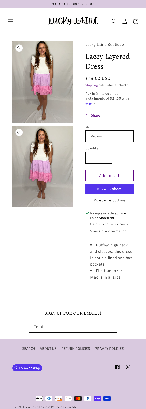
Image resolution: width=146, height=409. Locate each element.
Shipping (91, 85)
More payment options (109, 200)
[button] (10, 21)
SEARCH (28, 348)
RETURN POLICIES (75, 348)
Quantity (91, 148)
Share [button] (95, 115)
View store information (108, 231)
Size (88, 127)
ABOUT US (48, 348)
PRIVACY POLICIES (109, 348)
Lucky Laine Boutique (36, 407)
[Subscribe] (111, 327)
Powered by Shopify (63, 407)
